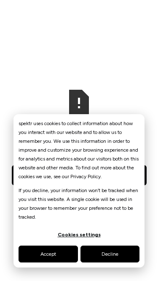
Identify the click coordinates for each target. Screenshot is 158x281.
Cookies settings (79, 235)
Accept (48, 254)
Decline (110, 254)
